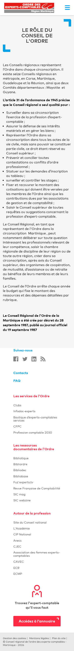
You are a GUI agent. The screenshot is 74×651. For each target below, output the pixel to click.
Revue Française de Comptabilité (36, 488)
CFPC (36, 426)
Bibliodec (36, 470)
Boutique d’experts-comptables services (36, 419)
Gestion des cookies (14, 638)
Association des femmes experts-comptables (36, 554)
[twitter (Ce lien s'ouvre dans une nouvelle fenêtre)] (24, 359)
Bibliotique (36, 458)
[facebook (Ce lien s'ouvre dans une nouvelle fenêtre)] (15, 359)
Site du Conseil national (30, 522)
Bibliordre (36, 464)
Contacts (20, 373)
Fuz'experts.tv (36, 482)
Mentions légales (39, 638)
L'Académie (36, 528)
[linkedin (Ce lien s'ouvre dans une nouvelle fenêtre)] (33, 359)
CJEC (36, 546)
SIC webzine (36, 500)
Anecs (36, 540)
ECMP (36, 573)
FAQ (16, 381)
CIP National (36, 534)
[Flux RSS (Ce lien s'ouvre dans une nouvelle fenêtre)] (42, 359)
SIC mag (36, 494)
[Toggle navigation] (67, 7)
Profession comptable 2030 (36, 432)
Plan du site (59, 638)
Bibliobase (36, 476)
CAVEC (36, 561)
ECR (36, 567)
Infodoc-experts (36, 411)
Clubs (36, 405)
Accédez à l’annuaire (37, 621)
